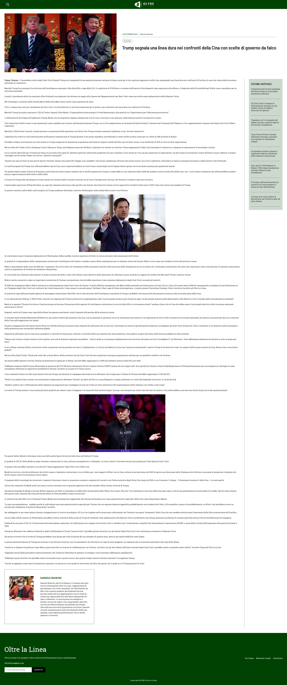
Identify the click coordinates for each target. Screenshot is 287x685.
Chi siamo (249, 658)
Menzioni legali (263, 658)
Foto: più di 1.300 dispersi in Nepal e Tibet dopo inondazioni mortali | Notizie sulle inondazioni (265, 169)
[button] (7, 4)
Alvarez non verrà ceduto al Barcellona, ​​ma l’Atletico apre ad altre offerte (265, 198)
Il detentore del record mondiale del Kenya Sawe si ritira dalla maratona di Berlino (265, 91)
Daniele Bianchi (146, 34)
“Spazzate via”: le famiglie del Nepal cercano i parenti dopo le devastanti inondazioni (265, 122)
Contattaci (278, 658)
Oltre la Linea (151, 680)
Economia (127, 41)
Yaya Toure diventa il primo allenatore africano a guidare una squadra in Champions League (264, 138)
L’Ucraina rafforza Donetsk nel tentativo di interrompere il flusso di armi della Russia (264, 184)
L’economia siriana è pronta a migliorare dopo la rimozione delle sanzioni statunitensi (264, 153)
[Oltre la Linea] (145, 4)
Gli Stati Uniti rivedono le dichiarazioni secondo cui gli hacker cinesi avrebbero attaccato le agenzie (264, 106)
